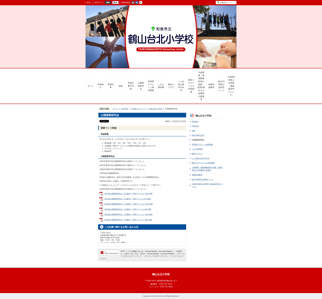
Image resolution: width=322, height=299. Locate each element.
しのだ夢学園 (161, 86)
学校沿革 (111, 86)
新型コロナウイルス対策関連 (191, 86)
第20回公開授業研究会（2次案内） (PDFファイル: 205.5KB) (128, 204)
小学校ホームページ (139, 109)
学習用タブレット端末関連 (151, 86)
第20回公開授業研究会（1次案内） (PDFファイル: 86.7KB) (127, 209)
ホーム (91, 86)
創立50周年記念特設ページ (221, 86)
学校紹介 (101, 86)
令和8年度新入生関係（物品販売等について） (231, 86)
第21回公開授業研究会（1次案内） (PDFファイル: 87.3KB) (127, 199)
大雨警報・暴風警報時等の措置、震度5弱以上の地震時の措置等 (201, 86)
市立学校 (124, 109)
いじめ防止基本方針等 (181, 86)
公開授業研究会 (141, 86)
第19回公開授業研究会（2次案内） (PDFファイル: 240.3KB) (128, 214)
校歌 (121, 86)
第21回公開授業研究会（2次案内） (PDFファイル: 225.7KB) (128, 194)
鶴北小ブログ (171, 86)
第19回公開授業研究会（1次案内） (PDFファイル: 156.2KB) (128, 220)
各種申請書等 (211, 86)
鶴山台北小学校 (156, 109)
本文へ (89, 2)
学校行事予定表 (131, 86)
